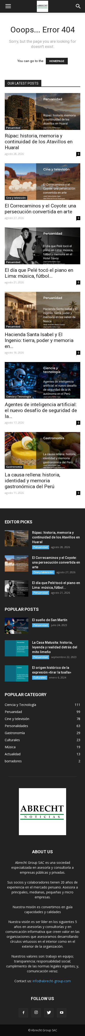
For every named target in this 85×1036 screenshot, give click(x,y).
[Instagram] (36, 1012)
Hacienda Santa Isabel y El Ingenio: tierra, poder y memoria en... (39, 340)
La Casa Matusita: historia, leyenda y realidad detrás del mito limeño (54, 647)
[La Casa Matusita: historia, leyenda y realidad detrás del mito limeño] (16, 648)
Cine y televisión (16, 197)
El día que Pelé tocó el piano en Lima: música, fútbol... (39, 273)
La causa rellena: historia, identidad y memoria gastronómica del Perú (32, 480)
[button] (78, 6)
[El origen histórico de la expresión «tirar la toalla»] (16, 673)
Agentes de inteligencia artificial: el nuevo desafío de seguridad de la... (41, 410)
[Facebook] (23, 1012)
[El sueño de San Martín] (16, 626)
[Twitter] (49, 1012)
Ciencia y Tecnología (18, 396)
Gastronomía (14, 466)
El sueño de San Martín (49, 620)
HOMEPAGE (56, 61)
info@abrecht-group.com (52, 981)
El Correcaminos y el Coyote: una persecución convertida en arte (40, 208)
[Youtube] (61, 1012)
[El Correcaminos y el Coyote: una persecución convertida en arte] (42, 181)
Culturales (40, 677)
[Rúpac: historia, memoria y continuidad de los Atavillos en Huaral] (42, 111)
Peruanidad (13, 127)
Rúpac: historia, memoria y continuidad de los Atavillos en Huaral (38, 141)
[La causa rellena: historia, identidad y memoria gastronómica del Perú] (42, 450)
